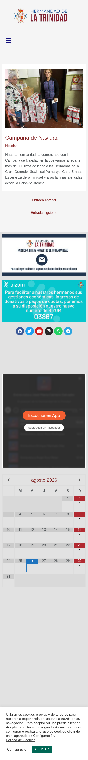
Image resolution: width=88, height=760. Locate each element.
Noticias (11, 146)
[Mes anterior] (9, 480)
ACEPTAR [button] (41, 749)
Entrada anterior (44, 200)
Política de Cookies (20, 740)
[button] (8, 41)
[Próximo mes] (79, 480)
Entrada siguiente (44, 213)
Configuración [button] (17, 749)
